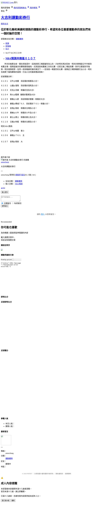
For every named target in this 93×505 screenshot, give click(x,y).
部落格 (8, 46)
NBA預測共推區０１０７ (20, 58)
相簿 (7, 43)
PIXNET (29, 473)
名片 (7, 49)
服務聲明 (68, 473)
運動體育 (19, 39)
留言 (23, 175)
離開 (13, 500)
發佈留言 (5, 206)
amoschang (5, 162)
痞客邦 (18, 175)
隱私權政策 (59, 473)
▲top (3, 188)
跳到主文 (4, 24)
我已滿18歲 (5, 500)
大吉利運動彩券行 (15, 17)
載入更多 (5, 192)
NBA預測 (19, 184)
